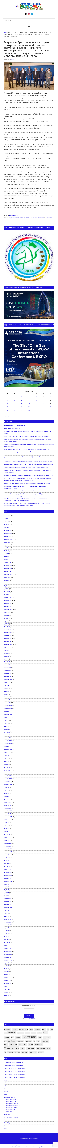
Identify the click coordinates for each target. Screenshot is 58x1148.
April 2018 (6, 796)
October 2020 (7, 711)
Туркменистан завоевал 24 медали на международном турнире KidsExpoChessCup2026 (28, 475)
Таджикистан (41, 217)
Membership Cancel (11, 1101)
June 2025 (6, 548)
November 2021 (8, 673)
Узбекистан (6, 218)
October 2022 (7, 641)
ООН (20, 1044)
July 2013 (6, 931)
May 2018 (6, 793)
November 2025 (8, 533)
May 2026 (6, 524)
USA (5, 1041)
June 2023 (6, 618)
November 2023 (8, 603)
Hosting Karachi (41, 1145)
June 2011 (6, 992)
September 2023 (8, 609)
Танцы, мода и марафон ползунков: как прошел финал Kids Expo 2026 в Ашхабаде (27, 449)
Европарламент (14, 217)
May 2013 (6, 936)
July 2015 (6, 887)
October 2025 (7, 536)
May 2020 (6, 726)
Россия (31, 1044)
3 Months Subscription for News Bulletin (14, 1068)
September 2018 (8, 784)
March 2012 (7, 974)
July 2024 (6, 580)
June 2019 (6, 758)
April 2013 (6, 939)
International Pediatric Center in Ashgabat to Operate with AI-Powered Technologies (26, 467)
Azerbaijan (15, 1029)
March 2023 (7, 627)
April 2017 (6, 831)
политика (17, 1052)
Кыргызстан (29, 217)
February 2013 (7, 945)
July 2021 (6, 685)
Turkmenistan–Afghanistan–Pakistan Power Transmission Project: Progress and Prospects (28, 461)
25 (43, 407)
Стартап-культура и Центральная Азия (14, 425)
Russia (45, 1033)
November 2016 (8, 846)
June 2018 (6, 790)
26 (51, 407)
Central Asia (23, 1029)
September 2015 (8, 881)
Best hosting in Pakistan (39, 1147)
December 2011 (8, 983)
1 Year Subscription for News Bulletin (13, 1062)
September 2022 (8, 644)
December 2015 (8, 872)
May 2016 (6, 860)
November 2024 (8, 568)
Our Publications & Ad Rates (11, 1117)
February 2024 (7, 594)
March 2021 (7, 697)
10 (36, 400)
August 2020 (7, 717)
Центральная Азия (14, 218)
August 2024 (7, 577)
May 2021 (6, 691)
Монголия (34, 217)
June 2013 (6, 933)
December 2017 (8, 808)
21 (14, 407)
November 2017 (8, 811)
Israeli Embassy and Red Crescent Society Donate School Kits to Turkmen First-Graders (27, 483)
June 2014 (6, 913)
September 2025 (8, 539)
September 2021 (8, 679)
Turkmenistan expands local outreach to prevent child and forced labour (22, 491)
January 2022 (7, 668)
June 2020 (6, 723)
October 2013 (7, 925)
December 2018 (8, 776)
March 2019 (7, 767)
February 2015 (7, 895)
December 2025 (8, 530)
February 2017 (7, 837)
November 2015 (8, 875)
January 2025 (7, 562)
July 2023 (6, 615)
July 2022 (6, 650)
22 (21, 407)
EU (48, 1029)
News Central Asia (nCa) (29, 6)
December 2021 (8, 670)
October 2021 (7, 676)
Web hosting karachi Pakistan (24, 1147)
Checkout (6, 1089)
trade (12, 1037)
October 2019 (7, 746)
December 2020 (8, 706)
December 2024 (8, 565)
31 (36, 410)
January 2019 (7, 773)
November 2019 (8, 743)
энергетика (40, 1052)
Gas (52, 1029)
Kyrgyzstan (21, 1033)
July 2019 (6, 755)
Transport (17, 1037)
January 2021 (7, 703)
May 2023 (6, 621)
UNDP (48, 1037)
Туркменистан (48, 217)
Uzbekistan (11, 1041)
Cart (5, 1086)
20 (7, 407)
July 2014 (6, 910)
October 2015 (7, 878)
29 (21, 410)
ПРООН (24, 1044)
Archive (5, 1083)
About (5, 1080)
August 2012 (7, 963)
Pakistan (33, 1032)
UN (44, 1037)
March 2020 (7, 732)
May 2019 (6, 761)
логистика (10, 1052)
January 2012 (7, 980)
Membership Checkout (12, 1103)
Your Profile (9, 1111)
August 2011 (7, 986)
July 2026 (6, 518)
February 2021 (7, 700)
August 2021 (7, 682)
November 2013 (8, 922)
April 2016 (6, 863)
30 (29, 410)
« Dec (5, 416)
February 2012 (7, 977)
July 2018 (6, 787)
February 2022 (7, 665)
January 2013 (7, 948)
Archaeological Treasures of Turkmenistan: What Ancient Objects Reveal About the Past (27, 436)
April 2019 (6, 764)
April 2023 (6, 624)
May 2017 (6, 828)
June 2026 (6, 521)
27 (7, 410)
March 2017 (7, 834)
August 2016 (7, 855)
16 (29, 403)
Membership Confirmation (12, 1105)
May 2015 (6, 890)
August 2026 (7, 516)
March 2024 (7, 592)
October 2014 (7, 904)
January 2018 (7, 805)
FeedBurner (32, 1018)
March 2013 (7, 942)
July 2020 (6, 720)
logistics (28, 1032)
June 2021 (6, 688)
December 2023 (8, 600)
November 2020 (8, 708)
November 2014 (8, 901)
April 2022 (6, 659)
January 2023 (7, 632)
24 (36, 407)
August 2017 (7, 819)
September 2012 (8, 960)
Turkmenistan (29, 1037)
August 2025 (7, 542)
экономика (33, 1052)
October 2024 (7, 571)
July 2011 (6, 989)
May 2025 (6, 551)
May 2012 (6, 969)
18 (43, 403)
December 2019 (8, 741)
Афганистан (28, 1041)
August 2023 (7, 612)
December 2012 (8, 951)
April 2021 (6, 694)
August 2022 (7, 647)
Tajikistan (6, 1037)
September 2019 (8, 749)
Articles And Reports (14, 215)
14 (14, 403)
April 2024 (6, 589)
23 (29, 407)
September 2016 (8, 852)
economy (37, 1029)
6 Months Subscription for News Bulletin (14, 1074)
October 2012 (7, 957)
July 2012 (6, 966)
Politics (39, 1032)
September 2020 (8, 714)
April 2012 (6, 971)
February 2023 (7, 630)
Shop (5, 1120)
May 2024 (6, 586)
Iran (5, 1032)
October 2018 (7, 781)
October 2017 (7, 814)
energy (43, 1029)
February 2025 (7, 559)
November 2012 (8, 954)
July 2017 (6, 822)
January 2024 (7, 597)
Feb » (8, 416)
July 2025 (6, 545)
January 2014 (7, 919)
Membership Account (9, 1097)
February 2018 (7, 802)
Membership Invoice (11, 1107)
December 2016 (8, 843)
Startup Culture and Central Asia (12, 428)
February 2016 (7, 869)
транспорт (24, 1052)
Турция (22, 1048)
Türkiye (39, 1037)
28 (14, 410)
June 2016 (6, 857)
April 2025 (6, 554)
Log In (5, 1094)
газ (5, 1052)
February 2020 (7, 735)
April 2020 (6, 729)
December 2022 (8, 635)
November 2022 (8, 638)
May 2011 (6, 995)
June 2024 (6, 583)
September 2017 (8, 817)
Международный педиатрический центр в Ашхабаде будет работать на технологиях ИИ (28, 464)
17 (36, 403)
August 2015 (7, 884)
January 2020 (7, 738)
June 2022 (6, 653)
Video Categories (8, 1123)
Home (5, 32)
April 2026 (6, 527)
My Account (7, 1114)
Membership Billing (11, 1099)
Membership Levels (11, 1109)
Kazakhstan (12, 1033)
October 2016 (7, 849)
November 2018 (8, 779)
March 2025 (7, 556)
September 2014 (8, 907)
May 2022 (6, 656)
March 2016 (7, 866)
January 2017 (7, 840)
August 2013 (7, 928)
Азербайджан (20, 1041)
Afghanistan (7, 1029)
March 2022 (7, 662)
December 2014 (8, 898)
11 (43, 400)
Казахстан (22, 217)
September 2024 (8, 574)
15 (21, 403)
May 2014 (6, 916)
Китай (5, 1044)
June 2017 (6, 825)
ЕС (19, 217)
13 (7, 403)
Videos (5, 1126)
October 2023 (7, 606)
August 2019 (7, 752)
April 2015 (6, 893)
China (31, 1029)
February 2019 (7, 770)
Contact (6, 1091)
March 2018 (7, 799)
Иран (38, 1041)
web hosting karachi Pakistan (18, 1145)
